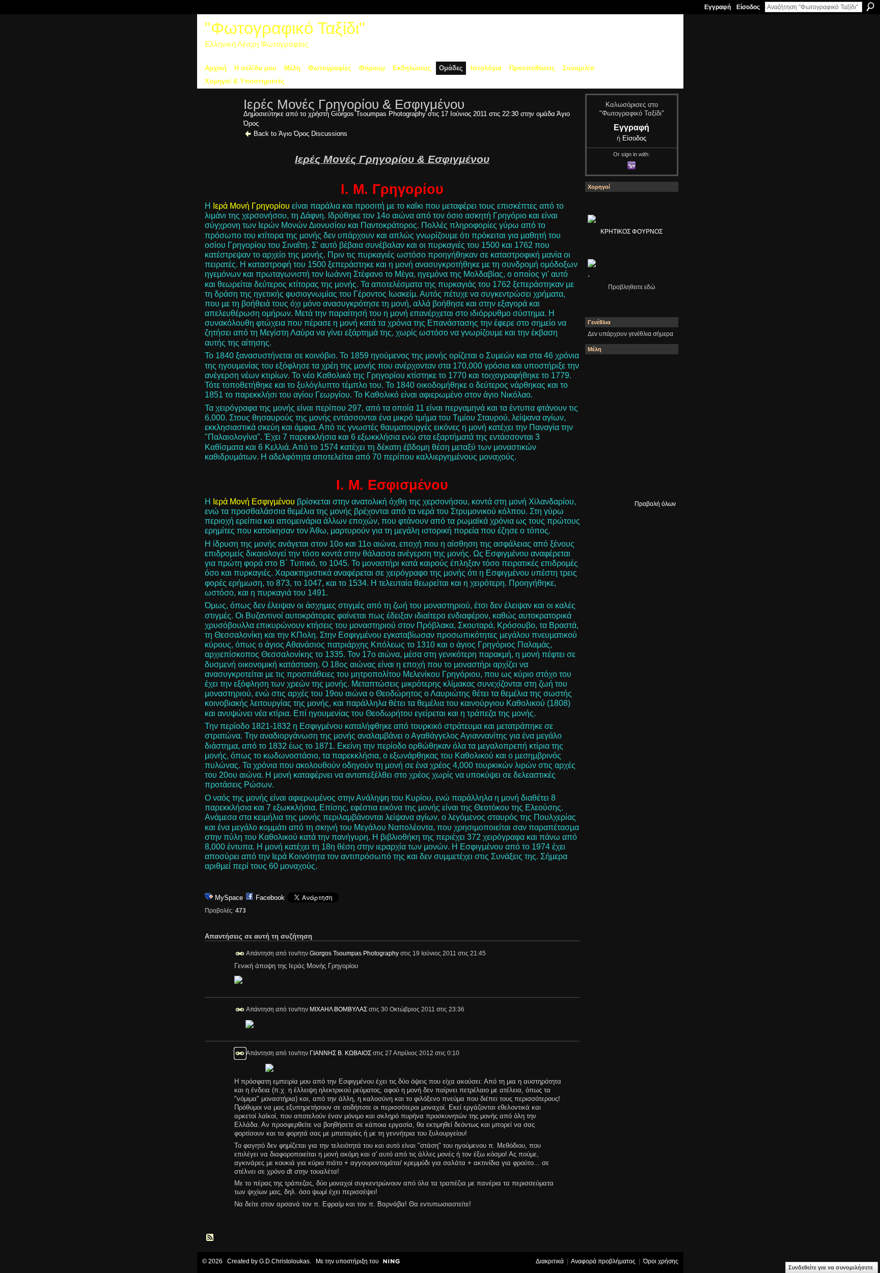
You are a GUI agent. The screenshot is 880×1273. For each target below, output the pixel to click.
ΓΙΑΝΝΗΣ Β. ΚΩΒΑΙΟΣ (340, 1053)
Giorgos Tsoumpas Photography (378, 114)
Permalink (240, 953)
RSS (210, 1237)
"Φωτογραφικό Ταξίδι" (285, 28)
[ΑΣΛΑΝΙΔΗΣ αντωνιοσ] (629, 426)
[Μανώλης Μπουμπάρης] (629, 453)
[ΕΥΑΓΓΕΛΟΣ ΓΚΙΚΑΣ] (656, 453)
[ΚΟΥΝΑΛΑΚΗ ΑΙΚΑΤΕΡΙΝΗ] (629, 371)
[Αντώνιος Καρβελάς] (656, 481)
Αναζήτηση (870, 6)
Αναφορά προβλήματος (603, 1261)
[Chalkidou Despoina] (629, 398)
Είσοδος (748, 7)
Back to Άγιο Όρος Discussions (300, 133)
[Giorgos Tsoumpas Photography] (221, 126)
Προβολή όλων (655, 503)
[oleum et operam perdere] (656, 371)
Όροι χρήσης (660, 1261)
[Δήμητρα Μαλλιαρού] (601, 398)
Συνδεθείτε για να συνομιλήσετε (830, 1267)
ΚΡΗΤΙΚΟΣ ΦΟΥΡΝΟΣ (631, 231)
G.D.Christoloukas (284, 1261)
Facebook (270, 897)
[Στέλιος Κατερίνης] (601, 371)
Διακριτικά (550, 1261)
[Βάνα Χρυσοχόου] (656, 398)
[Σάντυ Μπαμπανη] (601, 481)
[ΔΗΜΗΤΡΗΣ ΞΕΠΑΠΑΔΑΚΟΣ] (601, 426)
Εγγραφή (717, 7)
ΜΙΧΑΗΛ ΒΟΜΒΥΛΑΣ (338, 1008)
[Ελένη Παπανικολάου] (601, 453)
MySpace (229, 897)
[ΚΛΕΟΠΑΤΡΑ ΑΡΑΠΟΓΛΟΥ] (656, 426)
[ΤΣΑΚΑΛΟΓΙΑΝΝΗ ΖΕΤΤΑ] (629, 481)
